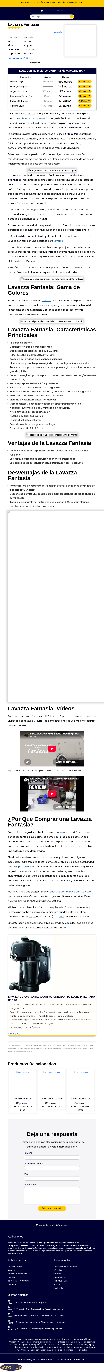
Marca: (12, 41)
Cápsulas (58, 1270)
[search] (72, 17)
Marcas (57, 1284)
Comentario (30, 1184)
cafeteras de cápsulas (32, 118)
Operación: (14, 49)
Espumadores (60, 1277)
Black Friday (59, 1288)
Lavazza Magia (80, 1098)
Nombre (28, 1152)
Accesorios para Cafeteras (65, 1266)
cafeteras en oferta (48, 2)
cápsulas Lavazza (25, 866)
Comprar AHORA (19, 58)
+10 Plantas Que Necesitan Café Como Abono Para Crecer (40, 1322)
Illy (65, 927)
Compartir (58, 32)
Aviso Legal (13, 1270)
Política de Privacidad (17, 1273)
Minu (61, 916)
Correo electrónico (34, 1163)
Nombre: (13, 37)
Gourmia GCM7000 (52, 1098)
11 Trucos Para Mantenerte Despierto (30, 1302)
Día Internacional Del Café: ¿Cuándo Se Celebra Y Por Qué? (40, 1315)
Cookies (11, 1277)
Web (26, 1174)
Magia (32, 916)
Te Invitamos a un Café (18, 1281)
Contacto (12, 1284)
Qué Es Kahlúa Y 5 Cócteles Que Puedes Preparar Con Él (39, 1329)
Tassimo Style (22, 1098)
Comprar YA (84, 81)
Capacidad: (15, 53)
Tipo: (10, 45)
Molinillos (57, 1273)
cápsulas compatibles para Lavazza (70, 891)
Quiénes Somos (15, 1266)
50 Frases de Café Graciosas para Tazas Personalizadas (39, 1309)
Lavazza (30, 113)
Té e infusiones (60, 1281)
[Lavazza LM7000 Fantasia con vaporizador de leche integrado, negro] (30, 994)
